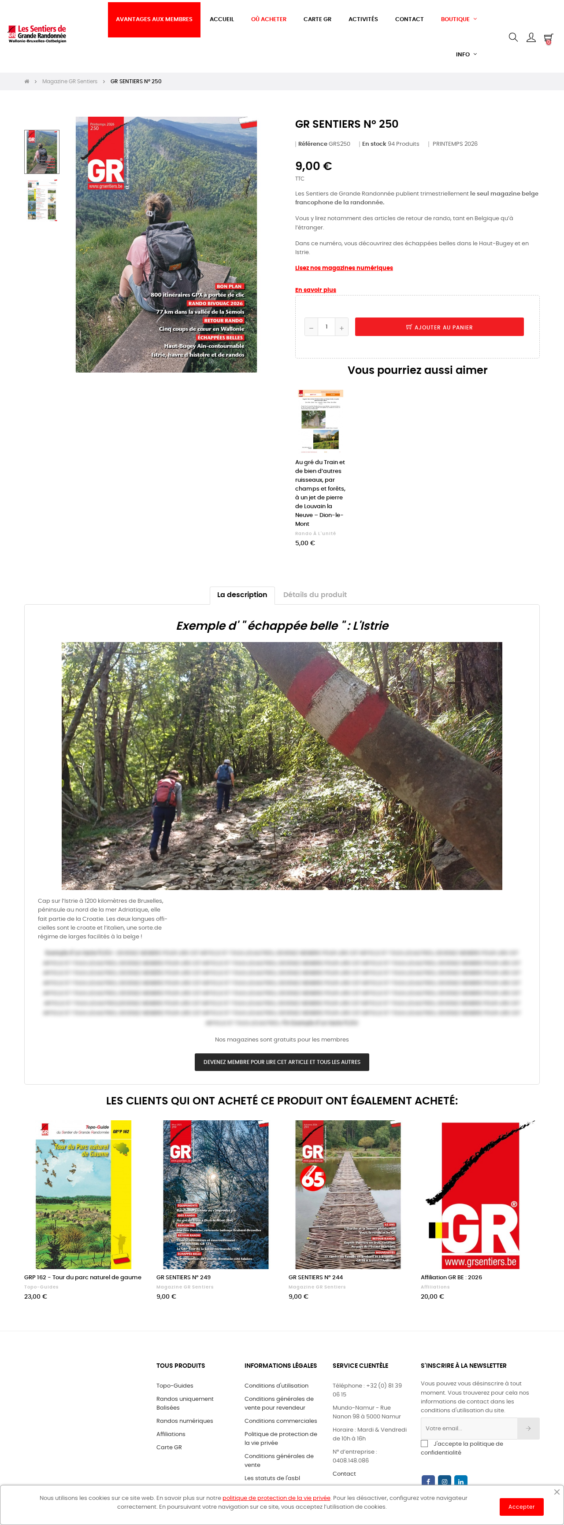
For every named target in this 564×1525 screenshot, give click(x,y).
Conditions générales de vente (279, 1461)
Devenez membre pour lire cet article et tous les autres (282, 1062)
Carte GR (169, 1448)
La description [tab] (242, 595)
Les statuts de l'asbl (272, 1478)
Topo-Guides (41, 1287)
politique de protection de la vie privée (276, 1498)
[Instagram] (444, 1482)
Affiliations (435, 1287)
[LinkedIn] (461, 1482)
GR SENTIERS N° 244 (316, 1278)
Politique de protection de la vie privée (281, 1439)
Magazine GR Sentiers (185, 1287)
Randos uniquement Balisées (185, 1403)
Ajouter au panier (443, 327)
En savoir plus (315, 290)
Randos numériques (184, 1421)
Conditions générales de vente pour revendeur (279, 1403)
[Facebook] (428, 1482)
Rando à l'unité (315, 534)
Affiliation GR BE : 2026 (451, 1278)
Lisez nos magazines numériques (344, 268)
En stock (374, 144)
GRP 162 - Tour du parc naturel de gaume (82, 1278)
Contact (344, 1474)
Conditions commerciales (281, 1421)
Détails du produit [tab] (315, 595)
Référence (312, 144)
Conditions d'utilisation (276, 1386)
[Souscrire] (528, 1429)
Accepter (521, 1507)
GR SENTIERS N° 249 (183, 1278)
